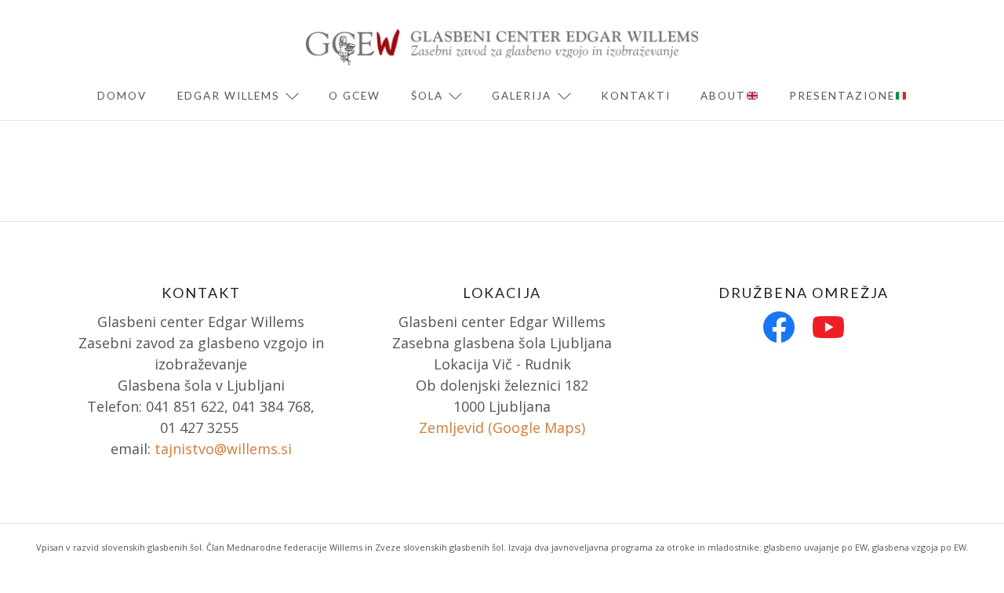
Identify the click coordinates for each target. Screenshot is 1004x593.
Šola (427, 95)
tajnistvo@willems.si (223, 448)
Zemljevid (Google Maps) (502, 427)
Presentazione (842, 95)
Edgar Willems (228, 95)
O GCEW (354, 95)
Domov (122, 95)
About (723, 95)
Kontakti (636, 95)
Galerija (521, 95)
